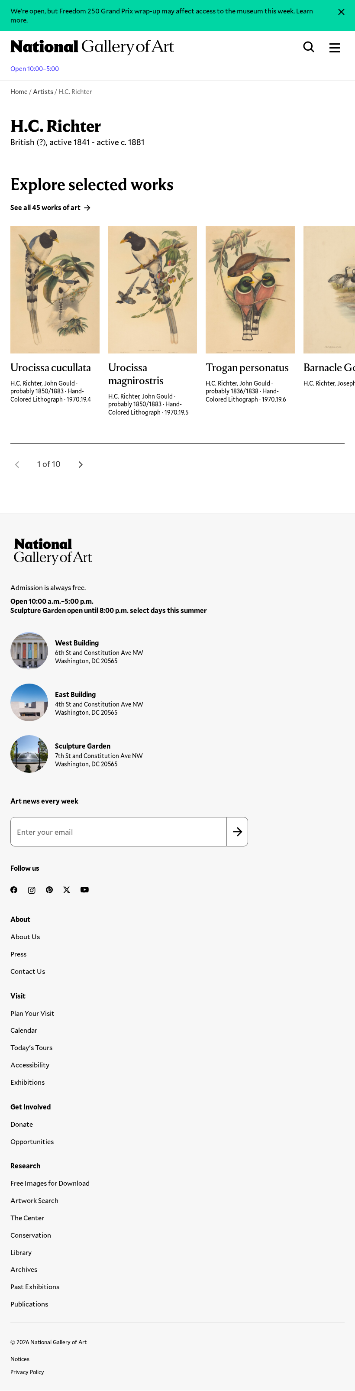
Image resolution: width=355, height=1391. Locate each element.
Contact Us (27, 971)
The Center (27, 1217)
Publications (29, 1303)
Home (19, 91)
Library (21, 1252)
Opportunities (32, 1141)
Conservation (30, 1234)
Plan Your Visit (32, 1013)
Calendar (23, 1029)
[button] (17, 464)
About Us (25, 936)
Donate (21, 1123)
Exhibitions (27, 1081)
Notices (19, 1359)
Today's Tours (31, 1047)
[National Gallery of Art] (177, 550)
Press (18, 953)
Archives (23, 1269)
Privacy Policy (27, 1372)
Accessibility (29, 1064)
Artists (43, 91)
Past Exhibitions (34, 1286)
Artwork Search (34, 1200)
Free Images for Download (50, 1182)
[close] (341, 11)
